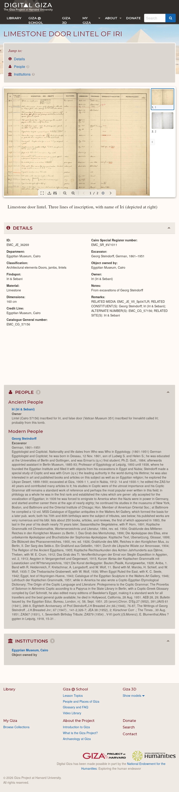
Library (14, 18)
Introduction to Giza (76, 727)
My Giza (87, 20)
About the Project (79, 721)
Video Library (72, 713)
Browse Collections (16, 727)
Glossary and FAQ (75, 707)
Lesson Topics (73, 695)
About (111, 18)
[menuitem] (14, 18)
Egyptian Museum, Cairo (30, 650)
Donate (133, 18)
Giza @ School (35, 20)
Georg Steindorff (24, 438)
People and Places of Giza (81, 701)
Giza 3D (66, 20)
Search (129, 727)
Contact (130, 734)
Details (19, 58)
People (20, 66)
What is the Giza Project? (80, 733)
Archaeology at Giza (77, 739)
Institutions (23, 74)
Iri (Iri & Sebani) (23, 409)
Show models (132, 695)
